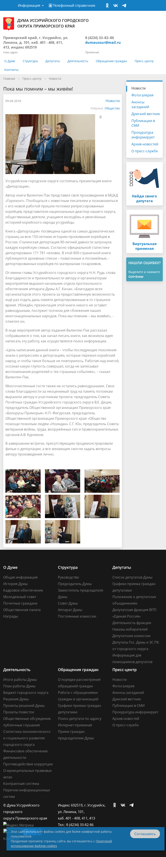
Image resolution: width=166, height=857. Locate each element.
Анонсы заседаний (140, 104)
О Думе (9, 61)
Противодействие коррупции (28, 764)
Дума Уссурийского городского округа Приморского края (53, 23)
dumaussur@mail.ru (103, 42)
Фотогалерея (142, 95)
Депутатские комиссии (131, 635)
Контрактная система (21, 783)
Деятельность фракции (131, 622)
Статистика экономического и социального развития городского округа (27, 738)
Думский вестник (145, 113)
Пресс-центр (144, 61)
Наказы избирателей (130, 629)
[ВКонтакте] (116, 5)
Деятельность (77, 61)
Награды (10, 616)
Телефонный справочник (73, 5)
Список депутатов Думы (132, 577)
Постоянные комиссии (77, 616)
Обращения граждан (111, 61)
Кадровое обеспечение (23, 590)
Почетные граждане (20, 603)
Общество (112, 108)
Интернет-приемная (75, 725)
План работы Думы (19, 686)
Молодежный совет (19, 596)
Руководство (68, 577)
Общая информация (20, 577)
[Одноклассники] (108, 5)
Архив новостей (144, 144)
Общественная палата (22, 609)
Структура (30, 61)
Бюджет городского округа (25, 692)
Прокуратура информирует (143, 135)
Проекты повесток (18, 712)
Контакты (11, 70)
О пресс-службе (144, 151)
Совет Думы (68, 603)
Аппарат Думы (70, 609)
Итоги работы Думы (20, 679)
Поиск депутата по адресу (79, 718)
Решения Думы (16, 699)
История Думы (15, 583)
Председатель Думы (75, 583)
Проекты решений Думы (24, 705)
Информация (29, 5)
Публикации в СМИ (143, 123)
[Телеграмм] (125, 5)
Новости (55, 78)
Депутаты (52, 61)
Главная (9, 78)
